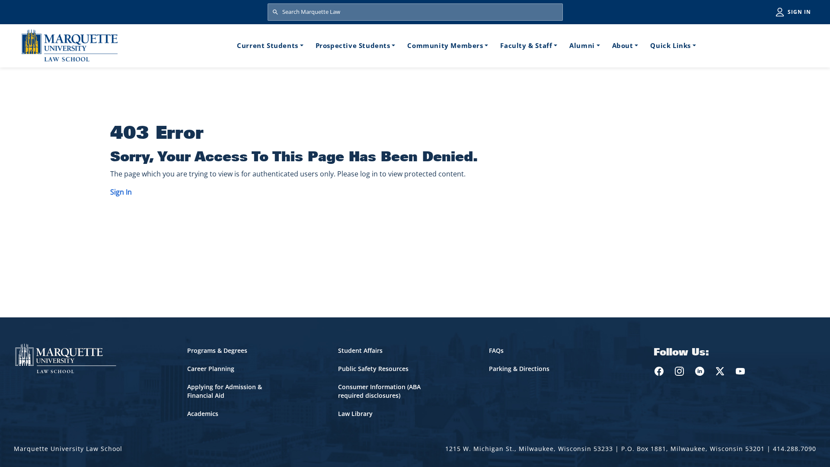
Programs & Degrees (217, 350)
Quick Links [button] (670, 45)
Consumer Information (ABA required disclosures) (379, 391)
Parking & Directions (519, 369)
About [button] (622, 45)
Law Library (355, 413)
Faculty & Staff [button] (526, 45)
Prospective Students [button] (353, 45)
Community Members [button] (445, 45)
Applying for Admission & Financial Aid (224, 391)
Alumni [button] (582, 45)
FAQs (496, 350)
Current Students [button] (267, 45)
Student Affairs (360, 350)
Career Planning (210, 369)
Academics (202, 413)
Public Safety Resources (373, 369)
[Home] (70, 45)
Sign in (799, 12)
